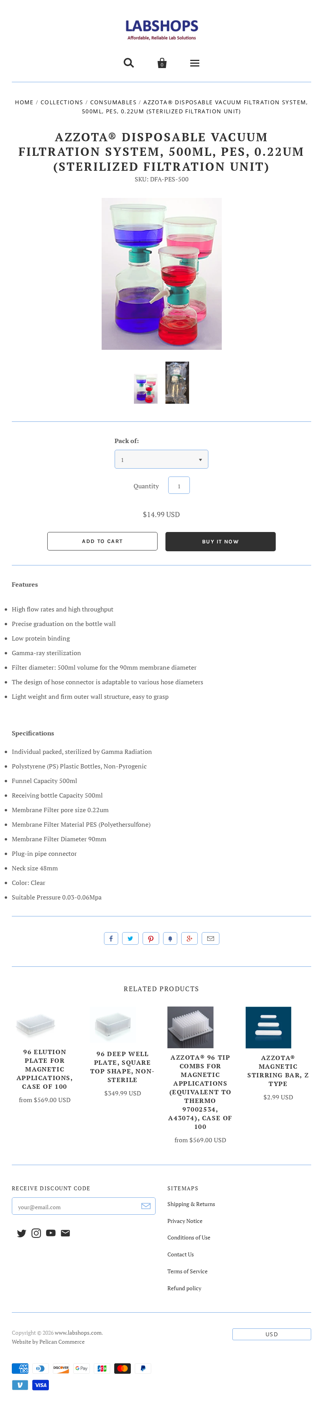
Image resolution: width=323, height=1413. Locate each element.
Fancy (170, 938)
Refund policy (184, 1288)
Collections (62, 102)
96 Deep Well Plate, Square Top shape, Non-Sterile (122, 1066)
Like (111, 938)
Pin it (151, 938)
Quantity (146, 486)
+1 (189, 938)
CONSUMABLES (113, 102)
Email (210, 938)
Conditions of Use (188, 1237)
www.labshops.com (78, 1332)
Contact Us (180, 1254)
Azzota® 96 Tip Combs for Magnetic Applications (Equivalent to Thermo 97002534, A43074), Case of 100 (200, 1092)
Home (24, 102)
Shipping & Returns (191, 1204)
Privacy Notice (184, 1221)
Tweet (130, 938)
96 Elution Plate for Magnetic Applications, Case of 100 (45, 1069)
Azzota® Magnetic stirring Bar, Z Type (278, 1070)
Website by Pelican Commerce (48, 1341)
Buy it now (220, 541)
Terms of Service (187, 1271)
